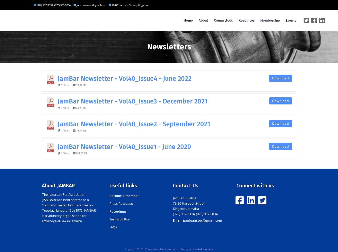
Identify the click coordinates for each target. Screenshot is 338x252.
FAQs (113, 227)
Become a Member (124, 196)
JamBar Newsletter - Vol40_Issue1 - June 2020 (124, 147)
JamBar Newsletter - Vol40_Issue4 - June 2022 (124, 78)
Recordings (117, 211)
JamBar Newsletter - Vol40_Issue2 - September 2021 (134, 124)
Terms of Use (119, 219)
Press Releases (121, 204)
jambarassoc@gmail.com (202, 220)
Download (280, 78)
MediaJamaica (205, 249)
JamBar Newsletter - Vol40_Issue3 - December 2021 (133, 101)
